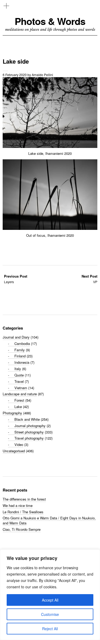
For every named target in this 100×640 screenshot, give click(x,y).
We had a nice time (18, 505)
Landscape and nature (20, 393)
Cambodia (22, 343)
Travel (19, 381)
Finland (20, 355)
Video (18, 444)
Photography (12, 412)
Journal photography (30, 425)
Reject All (50, 628)
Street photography (29, 432)
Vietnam (20, 387)
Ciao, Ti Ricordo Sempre (22, 529)
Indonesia (21, 362)
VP (89, 279)
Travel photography (29, 438)
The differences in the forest (24, 499)
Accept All (50, 600)
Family (19, 349)
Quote (19, 375)
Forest (19, 400)
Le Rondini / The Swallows (23, 511)
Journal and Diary (16, 337)
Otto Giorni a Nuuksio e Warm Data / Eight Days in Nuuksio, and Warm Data (49, 520)
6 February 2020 (15, 74)
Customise (50, 614)
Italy (17, 368)
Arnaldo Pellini (42, 74)
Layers (15, 279)
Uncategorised (14, 450)
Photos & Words (50, 21)
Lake (18, 406)
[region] (50, 594)
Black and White (27, 419)
